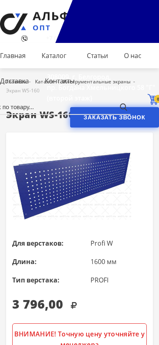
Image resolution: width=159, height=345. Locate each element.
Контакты (60, 80)
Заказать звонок (115, 117)
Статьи (97, 55)
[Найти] (123, 107)
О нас (132, 55)
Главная (13, 55)
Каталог (54, 55)
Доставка (14, 80)
